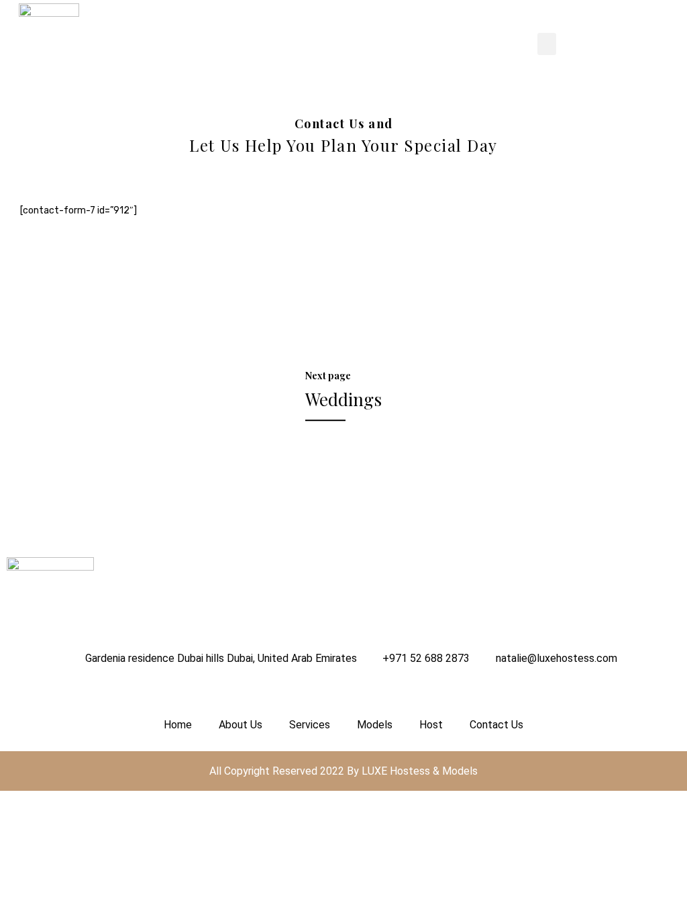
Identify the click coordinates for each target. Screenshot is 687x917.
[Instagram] (20, 691)
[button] (546, 44)
